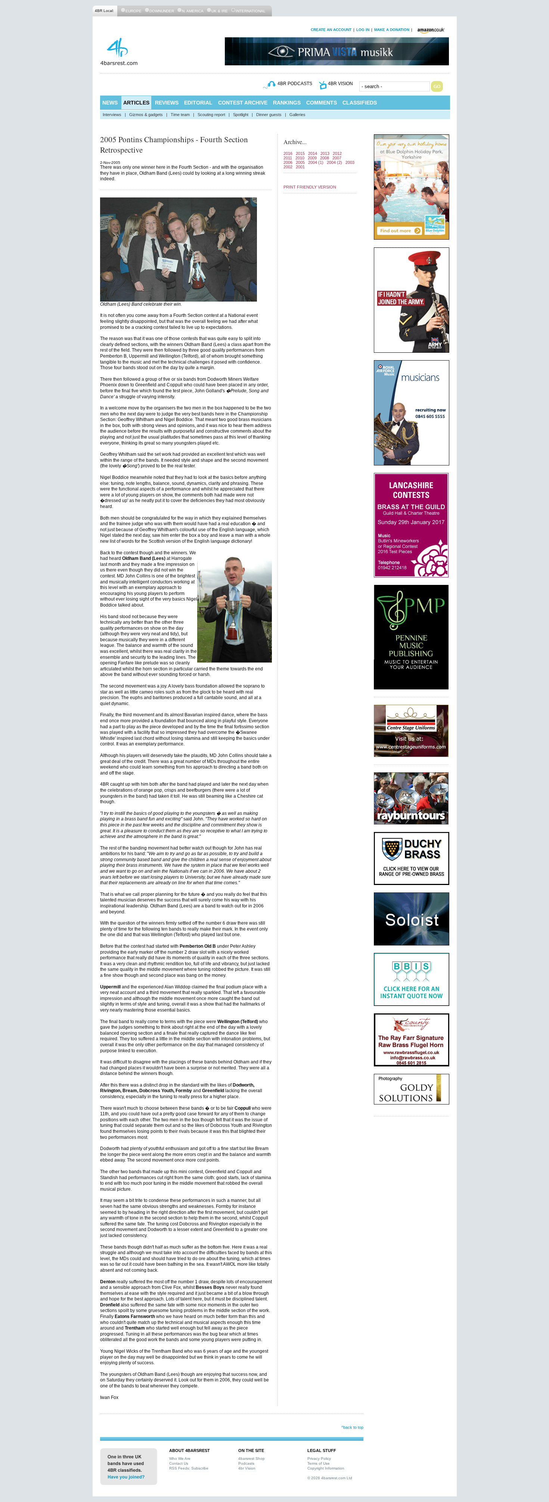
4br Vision (246, 1468)
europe (133, 11)
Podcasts (246, 1463)
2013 (324, 153)
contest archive (242, 103)
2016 (287, 153)
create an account (331, 30)
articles (136, 103)
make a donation (391, 30)
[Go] (437, 86)
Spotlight (240, 114)
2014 (312, 153)
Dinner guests (269, 114)
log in (362, 30)
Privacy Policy (319, 1458)
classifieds (359, 103)
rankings (287, 103)
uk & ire (219, 11)
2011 (287, 158)
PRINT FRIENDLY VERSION (309, 187)
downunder (161, 11)
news (110, 103)
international (251, 11)
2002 (287, 167)
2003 (349, 162)
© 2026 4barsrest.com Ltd (329, 1478)
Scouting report (211, 114)
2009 (312, 158)
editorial (198, 103)
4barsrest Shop (251, 1458)
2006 (287, 162)
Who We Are (179, 1458)
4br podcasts (294, 83)
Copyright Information (325, 1468)
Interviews (112, 114)
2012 (337, 153)
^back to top (352, 1427)
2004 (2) (334, 162)
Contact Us (178, 1463)
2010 (299, 158)
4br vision (340, 83)
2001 (300, 167)
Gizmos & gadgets (146, 114)
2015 (300, 153)
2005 (300, 162)
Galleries (297, 114)
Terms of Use (318, 1463)
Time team (180, 114)
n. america (193, 11)
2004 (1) (315, 162)
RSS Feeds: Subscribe (188, 1468)
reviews (167, 103)
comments (321, 103)
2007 (336, 158)
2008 (324, 158)
